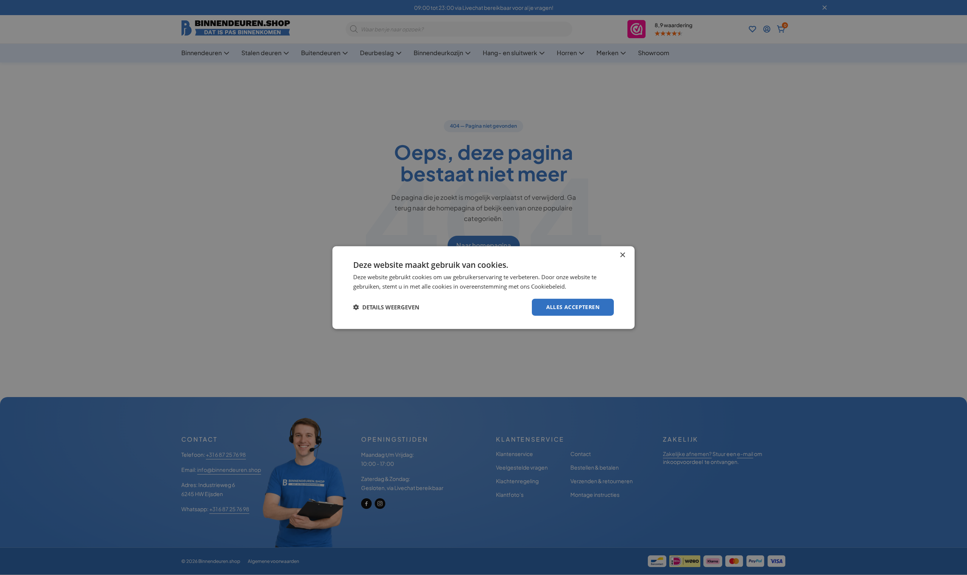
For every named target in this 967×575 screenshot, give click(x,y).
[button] (386, 307)
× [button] (622, 255)
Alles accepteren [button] (572, 307)
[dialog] (483, 287)
